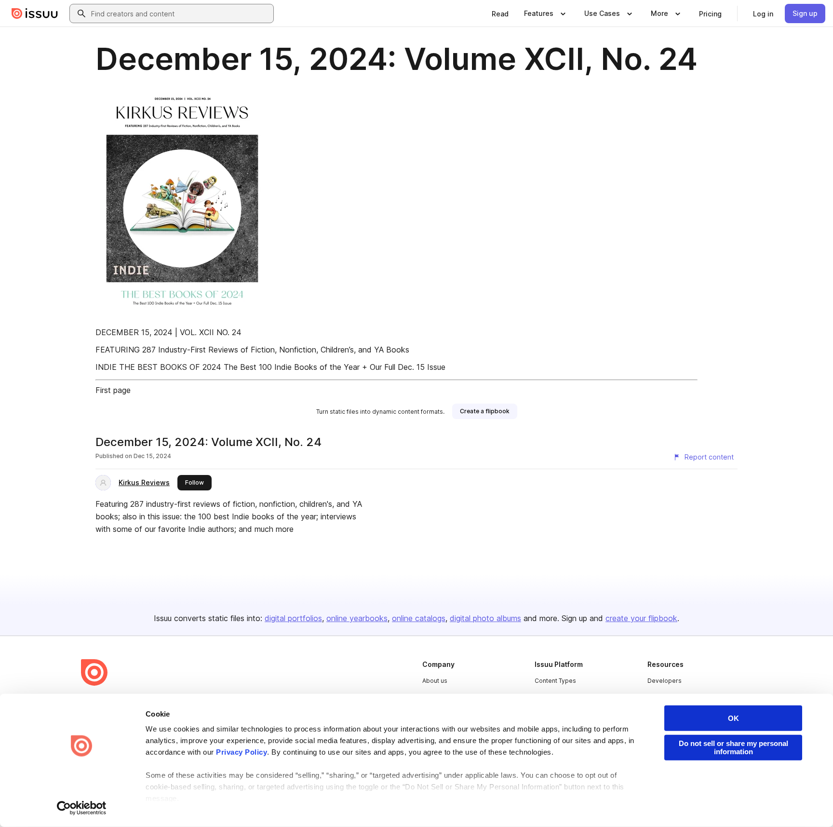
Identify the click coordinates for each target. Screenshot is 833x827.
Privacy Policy (241, 752)
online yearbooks (357, 618)
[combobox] (180, 13)
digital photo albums (485, 618)
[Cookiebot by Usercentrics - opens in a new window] (82, 808)
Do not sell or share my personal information (733, 747)
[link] (500, 13)
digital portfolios (293, 618)
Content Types (555, 680)
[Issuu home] (35, 13)
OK (733, 718)
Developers (664, 680)
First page (113, 390)
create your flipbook (641, 618)
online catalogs (418, 618)
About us (434, 680)
